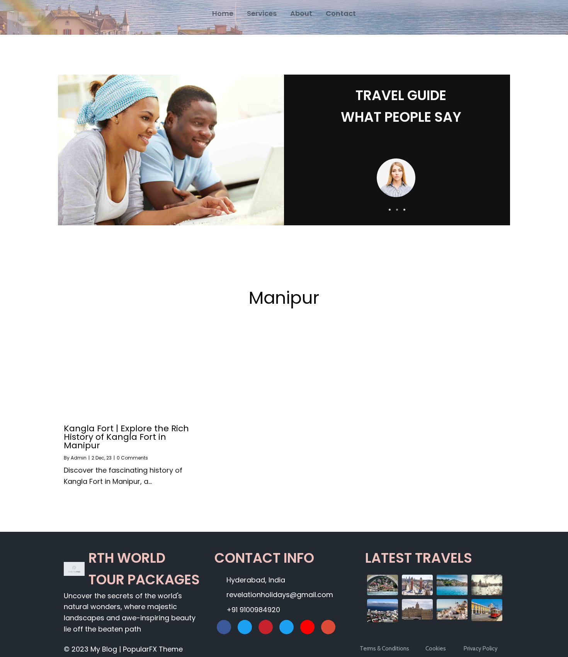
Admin (79, 457)
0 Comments (132, 457)
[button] (389, 210)
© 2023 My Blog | (93, 649)
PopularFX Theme (153, 649)
